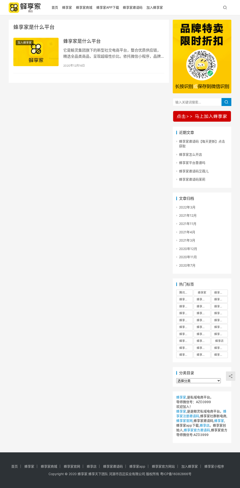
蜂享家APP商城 (221, 299)
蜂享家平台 (186, 327)
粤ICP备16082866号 (175, 474)
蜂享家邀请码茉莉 (192, 179)
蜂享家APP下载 (107, 7)
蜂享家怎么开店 (190, 154)
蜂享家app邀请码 (203, 306)
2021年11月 (187, 224)
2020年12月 (188, 249)
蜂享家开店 (203, 327)
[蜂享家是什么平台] (36, 52)
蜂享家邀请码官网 (203, 341)
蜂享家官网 (221, 320)
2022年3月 (187, 207)
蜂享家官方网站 (163, 466)
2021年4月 (187, 232)
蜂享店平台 (186, 354)
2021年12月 (188, 215)
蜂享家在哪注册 (203, 313)
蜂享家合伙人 (221, 306)
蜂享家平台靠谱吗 (192, 163)
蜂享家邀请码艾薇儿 (194, 171)
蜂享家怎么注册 (186, 334)
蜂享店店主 (203, 354)
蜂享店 (219, 341)
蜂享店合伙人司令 (203, 348)
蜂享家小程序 (214, 466)
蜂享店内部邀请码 (186, 348)
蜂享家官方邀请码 (203, 320)
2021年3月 (187, 240)
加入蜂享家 (154, 7)
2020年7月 (187, 265)
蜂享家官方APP (221, 313)
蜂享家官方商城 (186, 320)
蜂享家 (67, 7)
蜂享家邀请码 (132, 7)
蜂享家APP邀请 (186, 306)
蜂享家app (137, 466)
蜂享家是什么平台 (82, 41)
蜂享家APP (221, 292)
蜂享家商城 (84, 7)
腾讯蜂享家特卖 (186, 292)
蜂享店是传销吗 (221, 354)
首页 (55, 7)
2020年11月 (188, 257)
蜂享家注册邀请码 (221, 334)
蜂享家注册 (203, 334)
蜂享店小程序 (221, 348)
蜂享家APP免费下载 (203, 299)
